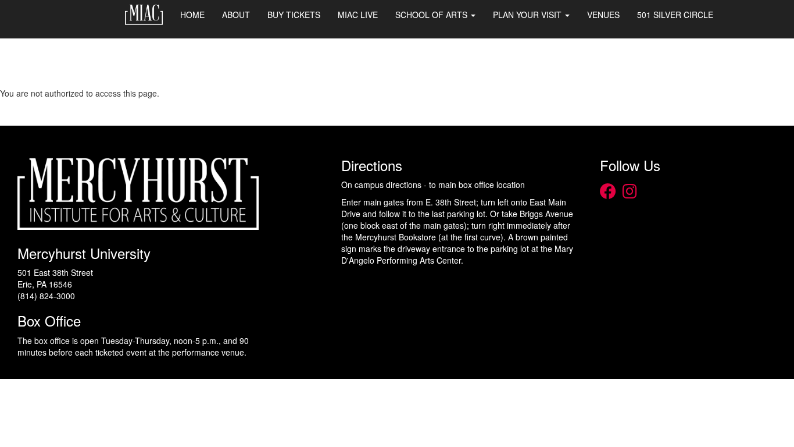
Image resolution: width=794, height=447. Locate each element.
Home (192, 14)
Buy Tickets (293, 14)
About (236, 14)
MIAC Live (358, 14)
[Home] (148, 15)
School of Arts (432, 14)
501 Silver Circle (675, 14)
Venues (603, 14)
